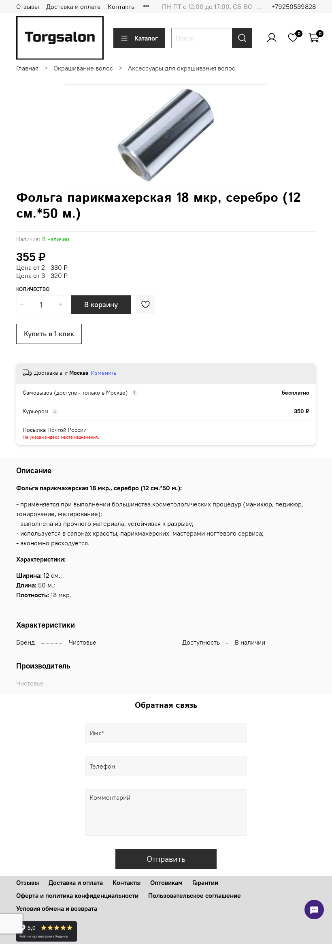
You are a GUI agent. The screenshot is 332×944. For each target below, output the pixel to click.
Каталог (146, 38)
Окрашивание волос (83, 68)
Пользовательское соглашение (194, 895)
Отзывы (27, 6)
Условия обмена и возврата (56, 908)
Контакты (122, 6)
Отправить (166, 859)
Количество (32, 289)
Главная (27, 68)
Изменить (104, 372)
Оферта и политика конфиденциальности (77, 895)
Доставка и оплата (73, 6)
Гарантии (205, 882)
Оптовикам (166, 882)
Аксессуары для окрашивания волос (181, 68)
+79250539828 (293, 6)
